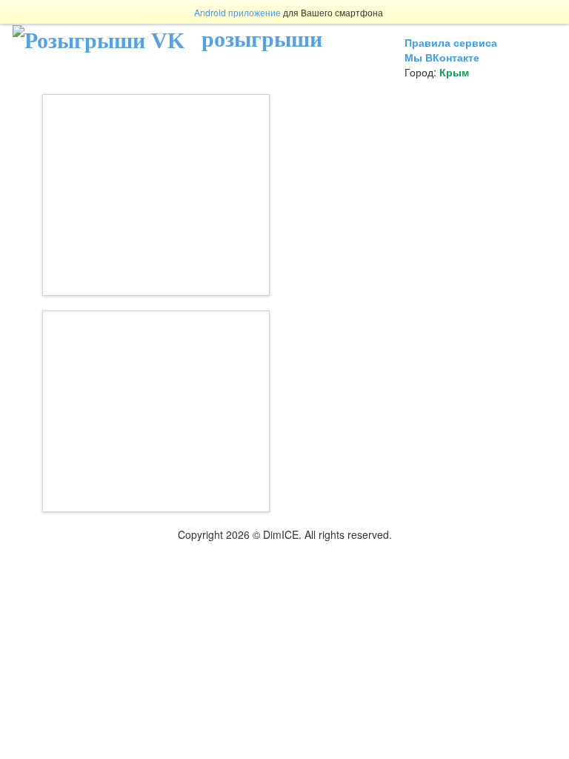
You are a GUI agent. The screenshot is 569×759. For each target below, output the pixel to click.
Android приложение (237, 12)
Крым (454, 71)
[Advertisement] (156, 195)
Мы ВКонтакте (442, 57)
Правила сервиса (451, 42)
